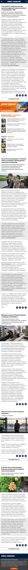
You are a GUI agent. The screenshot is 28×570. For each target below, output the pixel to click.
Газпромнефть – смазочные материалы (11, 115)
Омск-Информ (14, 2)
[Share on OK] (19, 95)
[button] (1, 1)
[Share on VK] (17, 95)
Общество (11, 4)
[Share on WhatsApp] (25, 95)
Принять (14, 568)
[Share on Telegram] (22, 95)
